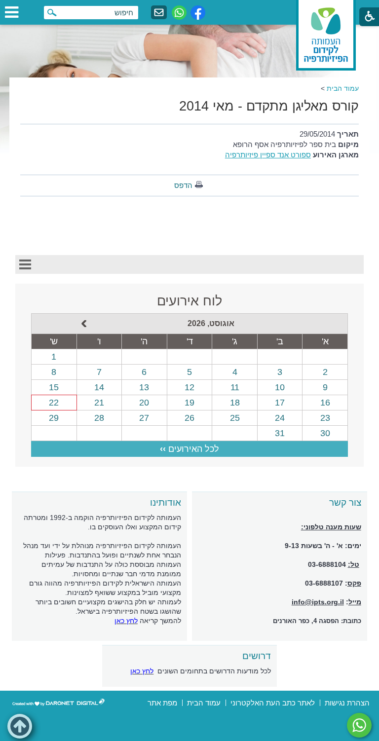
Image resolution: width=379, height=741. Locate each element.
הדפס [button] (183, 185)
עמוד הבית (343, 88)
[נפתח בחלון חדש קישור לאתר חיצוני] (359, 725)
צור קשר (345, 502)
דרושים (256, 656)
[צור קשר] (158, 12)
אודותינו (165, 502)
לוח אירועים (189, 301)
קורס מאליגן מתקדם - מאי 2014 (269, 106)
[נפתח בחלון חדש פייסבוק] (197, 12)
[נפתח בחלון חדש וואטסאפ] (179, 12)
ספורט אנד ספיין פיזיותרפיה (268, 154)
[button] (19, 726)
